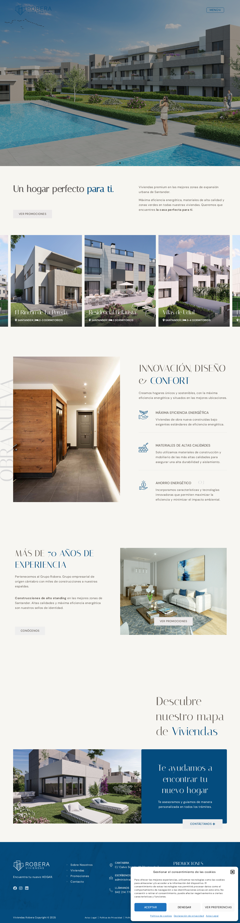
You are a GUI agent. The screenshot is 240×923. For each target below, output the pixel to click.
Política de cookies (161, 915)
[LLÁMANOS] (111, 890)
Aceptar (150, 907)
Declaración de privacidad (189, 915)
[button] (232, 872)
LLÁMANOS (122, 888)
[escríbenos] (111, 877)
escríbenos (123, 875)
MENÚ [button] (214, 10)
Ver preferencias (218, 907)
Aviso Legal (212, 915)
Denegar (184, 907)
